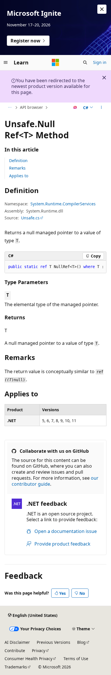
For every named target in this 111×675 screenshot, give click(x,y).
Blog (81, 642)
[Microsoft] (55, 62)
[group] (55, 267)
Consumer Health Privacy (28, 658)
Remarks (17, 168)
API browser (31, 107)
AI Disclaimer (17, 642)
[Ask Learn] (75, 107)
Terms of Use (75, 658)
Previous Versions (53, 642)
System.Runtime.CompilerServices (63, 203)
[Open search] (85, 62)
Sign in (99, 62)
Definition (18, 160)
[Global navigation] (5, 62)
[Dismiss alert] (101, 9)
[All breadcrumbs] (10, 107)
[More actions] (101, 107)
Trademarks (16, 667)
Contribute (15, 650)
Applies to (18, 175)
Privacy (38, 650)
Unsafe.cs (30, 218)
